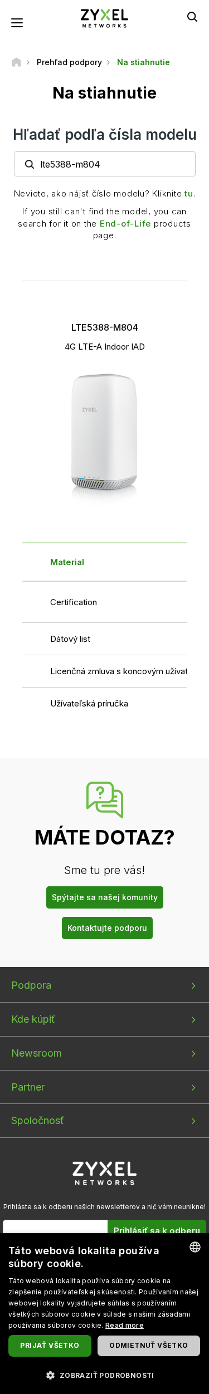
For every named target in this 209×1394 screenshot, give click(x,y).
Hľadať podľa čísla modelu (105, 134)
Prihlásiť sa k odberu (157, 1230)
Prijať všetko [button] (49, 1345)
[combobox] (195, 1247)
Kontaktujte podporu (107, 927)
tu (188, 193)
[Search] (192, 17)
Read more (124, 1325)
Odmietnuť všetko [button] (148, 1345)
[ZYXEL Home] (105, 17)
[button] (104, 1374)
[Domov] (16, 62)
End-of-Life (125, 223)
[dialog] (104, 1313)
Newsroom (36, 1053)
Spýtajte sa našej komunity (105, 897)
